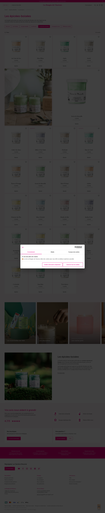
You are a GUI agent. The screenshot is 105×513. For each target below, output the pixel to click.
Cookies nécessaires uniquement (52, 264)
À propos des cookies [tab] (73, 252)
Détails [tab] (52, 252)
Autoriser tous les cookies (73, 264)
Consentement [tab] (31, 252)
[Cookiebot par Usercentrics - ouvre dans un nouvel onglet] (77, 247)
